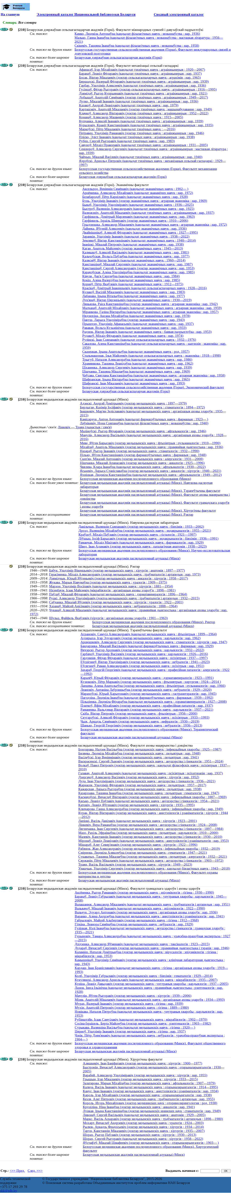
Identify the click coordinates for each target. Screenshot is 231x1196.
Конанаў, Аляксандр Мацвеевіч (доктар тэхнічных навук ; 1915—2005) (131, 117)
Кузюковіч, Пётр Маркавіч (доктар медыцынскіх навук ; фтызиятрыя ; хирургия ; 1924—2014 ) (150, 682)
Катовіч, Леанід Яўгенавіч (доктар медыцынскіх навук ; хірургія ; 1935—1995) (136, 805)
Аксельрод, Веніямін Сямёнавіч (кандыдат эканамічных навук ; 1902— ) (135, 189)
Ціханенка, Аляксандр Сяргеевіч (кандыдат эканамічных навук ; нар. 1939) (137, 367)
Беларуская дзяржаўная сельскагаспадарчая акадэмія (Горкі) (118, 57)
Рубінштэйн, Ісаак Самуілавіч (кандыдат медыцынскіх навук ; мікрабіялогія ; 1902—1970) (141, 1019)
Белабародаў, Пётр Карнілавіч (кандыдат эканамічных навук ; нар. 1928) (135, 197)
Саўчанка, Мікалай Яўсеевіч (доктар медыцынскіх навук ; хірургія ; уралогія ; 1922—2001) (116, 602)
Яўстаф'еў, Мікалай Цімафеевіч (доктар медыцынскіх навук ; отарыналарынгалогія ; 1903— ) (151, 1143)
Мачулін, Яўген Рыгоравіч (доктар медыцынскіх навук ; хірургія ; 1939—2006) (133, 996)
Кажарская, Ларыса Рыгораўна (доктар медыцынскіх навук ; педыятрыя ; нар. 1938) (139, 789)
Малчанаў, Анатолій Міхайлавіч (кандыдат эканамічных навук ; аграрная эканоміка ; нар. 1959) (152, 308)
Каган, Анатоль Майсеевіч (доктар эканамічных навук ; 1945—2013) (132, 248)
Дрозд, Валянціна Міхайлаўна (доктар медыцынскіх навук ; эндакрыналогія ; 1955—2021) (145, 530)
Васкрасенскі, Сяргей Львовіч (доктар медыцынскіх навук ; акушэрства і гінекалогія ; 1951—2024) (150, 761)
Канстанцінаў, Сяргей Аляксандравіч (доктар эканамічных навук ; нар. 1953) (138, 268)
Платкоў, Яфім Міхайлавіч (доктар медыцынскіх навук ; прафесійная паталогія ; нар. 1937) (146, 705)
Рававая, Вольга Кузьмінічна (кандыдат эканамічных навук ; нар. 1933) (134, 328)
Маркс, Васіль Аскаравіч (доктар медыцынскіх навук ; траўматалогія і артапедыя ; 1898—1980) (153, 1119)
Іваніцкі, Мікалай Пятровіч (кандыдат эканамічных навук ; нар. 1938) (133, 244)
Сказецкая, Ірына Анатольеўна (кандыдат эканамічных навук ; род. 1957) (135, 351)
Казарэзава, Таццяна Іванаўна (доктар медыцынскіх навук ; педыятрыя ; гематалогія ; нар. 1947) (148, 793)
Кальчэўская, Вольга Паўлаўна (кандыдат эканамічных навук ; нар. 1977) (135, 256)
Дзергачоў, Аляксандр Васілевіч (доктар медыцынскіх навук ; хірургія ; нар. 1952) (138, 777)
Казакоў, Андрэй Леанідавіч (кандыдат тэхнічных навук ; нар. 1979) (128, 105)
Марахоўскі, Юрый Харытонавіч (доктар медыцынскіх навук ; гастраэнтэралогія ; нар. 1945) (148, 694)
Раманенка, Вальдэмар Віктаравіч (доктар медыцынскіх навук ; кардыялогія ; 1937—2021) (146, 709)
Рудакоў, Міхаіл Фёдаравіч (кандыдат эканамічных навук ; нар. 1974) (132, 336)
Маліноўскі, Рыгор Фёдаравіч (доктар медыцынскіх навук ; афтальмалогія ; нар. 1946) (143, 431)
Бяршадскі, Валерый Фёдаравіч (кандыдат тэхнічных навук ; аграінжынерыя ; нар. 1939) (144, 81)
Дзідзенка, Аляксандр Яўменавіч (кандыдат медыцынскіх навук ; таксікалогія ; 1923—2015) (142, 944)
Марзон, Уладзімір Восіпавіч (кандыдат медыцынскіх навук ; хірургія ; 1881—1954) (111, 586)
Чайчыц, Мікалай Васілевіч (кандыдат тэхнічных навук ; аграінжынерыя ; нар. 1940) (140, 157)
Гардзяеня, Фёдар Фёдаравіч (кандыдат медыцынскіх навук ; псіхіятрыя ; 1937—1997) (144, 658)
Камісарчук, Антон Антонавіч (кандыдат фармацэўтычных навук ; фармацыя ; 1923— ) (144, 419)
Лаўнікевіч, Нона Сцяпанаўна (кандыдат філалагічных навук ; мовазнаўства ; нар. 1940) (144, 423)
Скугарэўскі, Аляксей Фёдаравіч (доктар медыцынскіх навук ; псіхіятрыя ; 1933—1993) (144, 717)
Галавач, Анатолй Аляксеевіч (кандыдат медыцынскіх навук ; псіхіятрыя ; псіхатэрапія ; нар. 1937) (150, 773)
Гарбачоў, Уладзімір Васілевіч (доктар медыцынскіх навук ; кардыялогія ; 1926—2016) (144, 654)
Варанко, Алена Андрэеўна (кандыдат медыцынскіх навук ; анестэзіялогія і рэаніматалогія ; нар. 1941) (149, 916)
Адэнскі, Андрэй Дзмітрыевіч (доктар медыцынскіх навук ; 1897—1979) (133, 403)
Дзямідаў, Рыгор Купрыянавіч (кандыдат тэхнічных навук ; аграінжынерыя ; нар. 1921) (143, 93)
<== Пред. (17, 1171)
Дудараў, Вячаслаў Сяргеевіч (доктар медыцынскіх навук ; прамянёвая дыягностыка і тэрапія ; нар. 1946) (152, 948)
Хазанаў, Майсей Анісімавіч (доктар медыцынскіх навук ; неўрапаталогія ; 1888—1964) (113, 606)
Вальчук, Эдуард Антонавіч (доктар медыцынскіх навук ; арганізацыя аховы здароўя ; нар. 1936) (146, 912)
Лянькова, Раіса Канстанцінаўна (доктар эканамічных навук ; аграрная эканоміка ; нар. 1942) (150, 304)
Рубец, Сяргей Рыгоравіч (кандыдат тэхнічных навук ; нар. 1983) (127, 141)
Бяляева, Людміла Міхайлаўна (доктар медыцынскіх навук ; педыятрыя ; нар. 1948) (139, 753)
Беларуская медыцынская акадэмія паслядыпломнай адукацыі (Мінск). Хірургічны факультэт (148, 510)
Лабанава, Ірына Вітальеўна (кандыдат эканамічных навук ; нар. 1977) (133, 296)
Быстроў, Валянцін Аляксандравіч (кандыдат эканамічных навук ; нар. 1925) (138, 209)
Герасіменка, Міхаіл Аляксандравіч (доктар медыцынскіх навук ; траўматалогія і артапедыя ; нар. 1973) (125, 574)
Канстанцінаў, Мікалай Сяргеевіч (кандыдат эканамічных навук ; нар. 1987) (137, 264)
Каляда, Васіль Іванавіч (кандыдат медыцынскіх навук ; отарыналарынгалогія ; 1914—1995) (150, 1087)
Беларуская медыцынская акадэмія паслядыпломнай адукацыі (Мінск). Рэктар (136, 514)
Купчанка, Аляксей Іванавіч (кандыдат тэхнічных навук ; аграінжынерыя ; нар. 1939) (141, 121)
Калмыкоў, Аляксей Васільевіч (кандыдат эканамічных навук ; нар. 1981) (135, 252)
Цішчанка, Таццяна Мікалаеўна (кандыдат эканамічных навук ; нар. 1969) (136, 371)
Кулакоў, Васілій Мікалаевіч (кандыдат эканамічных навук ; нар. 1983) (133, 292)
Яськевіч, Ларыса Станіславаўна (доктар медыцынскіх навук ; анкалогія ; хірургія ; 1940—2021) (150, 471)
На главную (10, 14)
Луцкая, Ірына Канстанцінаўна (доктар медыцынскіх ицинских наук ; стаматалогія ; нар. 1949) (152, 1111)
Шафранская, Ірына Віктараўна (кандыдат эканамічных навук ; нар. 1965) (136, 379)
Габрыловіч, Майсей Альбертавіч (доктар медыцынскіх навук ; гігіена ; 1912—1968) (137, 920)
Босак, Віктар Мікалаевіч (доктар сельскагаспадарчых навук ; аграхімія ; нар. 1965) (140, 77)
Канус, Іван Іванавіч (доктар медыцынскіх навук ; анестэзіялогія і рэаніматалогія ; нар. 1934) (150, 1091)
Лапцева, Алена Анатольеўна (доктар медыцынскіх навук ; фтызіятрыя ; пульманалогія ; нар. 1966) (152, 686)
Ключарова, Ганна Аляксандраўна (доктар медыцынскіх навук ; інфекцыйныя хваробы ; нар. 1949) (150, 809)
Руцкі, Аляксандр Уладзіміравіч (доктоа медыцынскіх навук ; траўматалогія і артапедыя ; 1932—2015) (124, 598)
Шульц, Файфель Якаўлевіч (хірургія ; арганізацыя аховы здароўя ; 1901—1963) (108, 618)
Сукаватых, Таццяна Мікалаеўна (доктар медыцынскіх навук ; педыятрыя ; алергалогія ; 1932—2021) (152, 856)
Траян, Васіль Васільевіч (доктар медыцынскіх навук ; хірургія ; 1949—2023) (135, 864)
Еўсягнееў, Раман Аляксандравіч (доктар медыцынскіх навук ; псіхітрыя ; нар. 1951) (142, 666)
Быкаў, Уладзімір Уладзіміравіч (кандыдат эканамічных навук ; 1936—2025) (138, 205)
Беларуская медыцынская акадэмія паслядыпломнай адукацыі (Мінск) (129, 558)
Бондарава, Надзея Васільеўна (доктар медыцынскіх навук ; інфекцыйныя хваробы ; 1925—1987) (149, 749)
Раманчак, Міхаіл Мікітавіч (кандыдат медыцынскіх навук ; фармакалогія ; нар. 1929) (141, 542)
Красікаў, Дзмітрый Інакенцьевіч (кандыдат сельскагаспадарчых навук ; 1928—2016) (144, 288)
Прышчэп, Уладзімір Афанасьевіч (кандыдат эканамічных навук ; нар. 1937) (138, 324)
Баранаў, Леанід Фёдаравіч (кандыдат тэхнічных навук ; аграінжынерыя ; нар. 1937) (140, 73)
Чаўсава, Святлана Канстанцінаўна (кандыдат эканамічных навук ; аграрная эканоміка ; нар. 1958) (153, 375)
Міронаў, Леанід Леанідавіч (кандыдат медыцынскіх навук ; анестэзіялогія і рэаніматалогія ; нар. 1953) (153, 841)
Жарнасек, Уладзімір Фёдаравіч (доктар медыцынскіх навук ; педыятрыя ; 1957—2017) (142, 785)
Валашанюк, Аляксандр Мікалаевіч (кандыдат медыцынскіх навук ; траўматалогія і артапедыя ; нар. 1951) (152, 904)
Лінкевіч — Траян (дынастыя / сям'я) (85, 427)
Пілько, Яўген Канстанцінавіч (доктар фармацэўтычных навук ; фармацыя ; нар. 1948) (143, 455)
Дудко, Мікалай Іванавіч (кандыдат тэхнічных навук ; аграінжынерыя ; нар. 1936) (138, 101)
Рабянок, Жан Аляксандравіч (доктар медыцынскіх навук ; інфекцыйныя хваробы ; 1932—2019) (149, 848)
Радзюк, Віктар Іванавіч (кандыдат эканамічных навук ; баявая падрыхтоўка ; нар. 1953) (147, 332)
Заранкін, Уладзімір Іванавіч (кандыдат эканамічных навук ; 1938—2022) (135, 236)
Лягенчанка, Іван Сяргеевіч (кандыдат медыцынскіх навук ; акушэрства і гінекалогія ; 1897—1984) (150, 829)
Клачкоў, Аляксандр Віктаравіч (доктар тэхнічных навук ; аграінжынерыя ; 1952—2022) (143, 113)
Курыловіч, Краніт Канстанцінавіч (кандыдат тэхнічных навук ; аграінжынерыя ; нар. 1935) (146, 125)
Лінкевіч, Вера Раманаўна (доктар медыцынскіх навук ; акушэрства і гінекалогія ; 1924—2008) (147, 825)
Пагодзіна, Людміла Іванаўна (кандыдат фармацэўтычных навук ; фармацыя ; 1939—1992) (146, 697)
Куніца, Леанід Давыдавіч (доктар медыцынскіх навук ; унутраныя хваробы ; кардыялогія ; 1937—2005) (151, 984)
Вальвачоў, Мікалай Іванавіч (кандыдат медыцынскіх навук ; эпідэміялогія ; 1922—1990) (140, 908)
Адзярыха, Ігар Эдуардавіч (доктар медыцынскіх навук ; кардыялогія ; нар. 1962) (140, 638)
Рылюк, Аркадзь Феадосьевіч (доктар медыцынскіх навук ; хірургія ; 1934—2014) (143, 1127)
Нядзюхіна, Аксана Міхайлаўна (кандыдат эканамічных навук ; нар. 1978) (136, 316)
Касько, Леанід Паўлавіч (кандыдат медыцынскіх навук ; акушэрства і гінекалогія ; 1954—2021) (148, 801)
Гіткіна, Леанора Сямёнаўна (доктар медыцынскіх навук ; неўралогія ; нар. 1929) (134, 924)
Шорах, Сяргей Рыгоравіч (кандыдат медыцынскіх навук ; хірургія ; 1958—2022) (143, 1139)
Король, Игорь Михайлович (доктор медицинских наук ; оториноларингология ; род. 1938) (150, 1103)
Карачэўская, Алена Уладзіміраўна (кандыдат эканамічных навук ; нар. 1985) (138, 272)
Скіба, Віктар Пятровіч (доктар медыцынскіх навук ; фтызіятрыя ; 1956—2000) (138, 713)
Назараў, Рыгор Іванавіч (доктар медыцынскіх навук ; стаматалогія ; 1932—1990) (139, 451)
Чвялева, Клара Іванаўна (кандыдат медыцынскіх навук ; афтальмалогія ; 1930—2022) (143, 467)
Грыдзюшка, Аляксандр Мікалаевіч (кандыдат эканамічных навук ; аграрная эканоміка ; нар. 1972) (154, 224)
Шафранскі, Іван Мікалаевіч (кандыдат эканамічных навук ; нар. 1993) (133, 383)
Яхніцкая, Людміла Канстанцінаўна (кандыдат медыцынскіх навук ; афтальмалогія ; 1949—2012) (151, 475)
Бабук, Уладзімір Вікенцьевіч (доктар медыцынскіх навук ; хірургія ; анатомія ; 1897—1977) (117, 570)
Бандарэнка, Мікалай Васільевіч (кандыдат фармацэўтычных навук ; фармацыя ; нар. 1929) (146, 646)
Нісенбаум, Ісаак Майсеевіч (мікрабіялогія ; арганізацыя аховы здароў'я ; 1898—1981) (112, 590)
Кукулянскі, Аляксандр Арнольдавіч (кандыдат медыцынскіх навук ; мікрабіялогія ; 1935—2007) (146, 980)
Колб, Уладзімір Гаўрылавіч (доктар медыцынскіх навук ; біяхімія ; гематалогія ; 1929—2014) (144, 976)
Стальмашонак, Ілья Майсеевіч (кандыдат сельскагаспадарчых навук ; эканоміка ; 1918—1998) (151, 355)
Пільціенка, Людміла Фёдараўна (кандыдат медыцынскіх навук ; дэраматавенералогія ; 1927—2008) (153, 701)
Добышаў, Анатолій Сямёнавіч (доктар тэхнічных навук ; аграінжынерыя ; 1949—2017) (143, 97)
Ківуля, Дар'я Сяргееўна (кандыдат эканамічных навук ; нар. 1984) (131, 276)
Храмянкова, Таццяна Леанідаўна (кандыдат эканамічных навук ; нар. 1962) (137, 363)
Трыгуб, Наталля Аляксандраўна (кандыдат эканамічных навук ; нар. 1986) (137, 359)
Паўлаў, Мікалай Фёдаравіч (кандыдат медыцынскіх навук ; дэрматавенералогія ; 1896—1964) (118, 594)
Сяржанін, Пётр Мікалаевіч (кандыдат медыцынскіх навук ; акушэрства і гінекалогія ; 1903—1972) (150, 860)
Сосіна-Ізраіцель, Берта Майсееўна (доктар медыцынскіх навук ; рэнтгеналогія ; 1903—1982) (143, 1023)
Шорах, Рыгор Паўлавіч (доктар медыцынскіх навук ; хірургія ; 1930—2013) (139, 1135)
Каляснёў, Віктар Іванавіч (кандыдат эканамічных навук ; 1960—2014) (133, 260)
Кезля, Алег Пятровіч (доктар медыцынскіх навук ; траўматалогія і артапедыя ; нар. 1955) (149, 1099)
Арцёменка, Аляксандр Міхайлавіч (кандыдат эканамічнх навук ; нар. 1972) (137, 193)
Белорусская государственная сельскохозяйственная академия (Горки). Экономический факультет (153, 387)
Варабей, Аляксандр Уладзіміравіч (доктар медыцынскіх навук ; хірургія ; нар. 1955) (145, 1075)
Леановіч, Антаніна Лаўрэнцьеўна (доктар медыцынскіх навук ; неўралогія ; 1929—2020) (146, 690)
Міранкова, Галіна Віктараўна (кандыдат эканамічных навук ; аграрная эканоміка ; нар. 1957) (150, 312)
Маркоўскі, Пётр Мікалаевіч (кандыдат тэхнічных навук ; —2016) (127, 129)
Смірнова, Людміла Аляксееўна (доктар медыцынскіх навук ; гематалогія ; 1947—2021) (142, 852)
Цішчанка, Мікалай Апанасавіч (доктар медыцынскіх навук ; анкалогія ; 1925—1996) (142, 463)
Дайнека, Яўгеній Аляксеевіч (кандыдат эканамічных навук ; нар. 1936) (134, 228)
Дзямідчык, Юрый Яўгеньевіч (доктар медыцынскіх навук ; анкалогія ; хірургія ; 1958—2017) (118, 578)
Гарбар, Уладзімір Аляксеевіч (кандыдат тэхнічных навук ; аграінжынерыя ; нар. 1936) (142, 85)
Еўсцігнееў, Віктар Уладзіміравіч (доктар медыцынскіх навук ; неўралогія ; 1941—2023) (145, 662)
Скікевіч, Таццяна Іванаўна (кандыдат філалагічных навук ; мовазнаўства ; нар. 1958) (137, 45)
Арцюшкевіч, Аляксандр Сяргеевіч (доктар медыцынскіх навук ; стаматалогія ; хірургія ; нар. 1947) (153, 642)
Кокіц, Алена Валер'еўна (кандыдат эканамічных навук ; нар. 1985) (131, 280)
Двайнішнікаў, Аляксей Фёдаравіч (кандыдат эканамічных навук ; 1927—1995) (140, 232)
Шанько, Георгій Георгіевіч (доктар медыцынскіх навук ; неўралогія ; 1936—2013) (141, 725)
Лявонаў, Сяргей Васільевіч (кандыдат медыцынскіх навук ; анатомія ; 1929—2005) (144, 1115)
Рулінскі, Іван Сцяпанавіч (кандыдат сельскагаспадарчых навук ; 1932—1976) (139, 340)
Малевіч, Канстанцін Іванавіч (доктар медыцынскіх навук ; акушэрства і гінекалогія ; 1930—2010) (150, 837)
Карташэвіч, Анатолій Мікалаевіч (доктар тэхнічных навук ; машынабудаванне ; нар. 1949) (145, 109)
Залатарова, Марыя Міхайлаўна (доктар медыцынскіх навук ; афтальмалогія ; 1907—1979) (149, 1083)
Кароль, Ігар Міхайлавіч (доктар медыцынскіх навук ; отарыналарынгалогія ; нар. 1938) (147, 1095)
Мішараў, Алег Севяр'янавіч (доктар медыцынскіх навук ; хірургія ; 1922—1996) (137, 845)
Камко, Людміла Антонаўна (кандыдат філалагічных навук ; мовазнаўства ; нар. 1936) (137, 34)
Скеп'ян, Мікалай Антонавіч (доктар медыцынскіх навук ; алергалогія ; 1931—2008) (141, 459)
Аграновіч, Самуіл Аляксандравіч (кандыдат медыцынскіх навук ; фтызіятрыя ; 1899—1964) (148, 634)
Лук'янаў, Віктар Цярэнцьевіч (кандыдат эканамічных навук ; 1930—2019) (136, 300)
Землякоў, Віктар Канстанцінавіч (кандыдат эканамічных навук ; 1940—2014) (139, 240)
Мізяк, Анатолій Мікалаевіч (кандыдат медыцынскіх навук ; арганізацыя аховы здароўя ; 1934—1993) (150, 1000)
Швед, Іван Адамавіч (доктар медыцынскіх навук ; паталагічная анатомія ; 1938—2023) (143, 546)
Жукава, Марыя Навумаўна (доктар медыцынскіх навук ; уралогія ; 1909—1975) (108, 582)
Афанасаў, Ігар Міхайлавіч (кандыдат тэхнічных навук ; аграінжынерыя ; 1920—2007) (142, 69)
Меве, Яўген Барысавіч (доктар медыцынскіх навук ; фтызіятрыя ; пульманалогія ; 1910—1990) (150, 443)
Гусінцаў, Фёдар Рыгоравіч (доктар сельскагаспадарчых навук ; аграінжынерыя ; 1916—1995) (148, 89)
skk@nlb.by (8, 1191)
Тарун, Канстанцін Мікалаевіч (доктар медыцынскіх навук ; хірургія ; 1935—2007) (143, 1131)
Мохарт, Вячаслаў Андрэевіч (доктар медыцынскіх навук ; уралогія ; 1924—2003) (143, 1123)
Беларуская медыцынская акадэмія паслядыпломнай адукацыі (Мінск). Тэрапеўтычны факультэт (150, 491)
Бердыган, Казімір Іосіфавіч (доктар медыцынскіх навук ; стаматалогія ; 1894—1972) (142, 407)
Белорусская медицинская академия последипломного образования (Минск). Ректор (153, 622)
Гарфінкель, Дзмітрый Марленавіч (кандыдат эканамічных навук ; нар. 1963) (138, 216)
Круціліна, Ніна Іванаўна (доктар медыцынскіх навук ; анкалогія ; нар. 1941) (139, 1107)
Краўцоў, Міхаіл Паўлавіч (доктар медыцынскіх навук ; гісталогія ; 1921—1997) (137, 534)
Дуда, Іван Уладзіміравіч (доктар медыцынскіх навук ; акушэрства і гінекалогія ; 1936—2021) (146, 781)
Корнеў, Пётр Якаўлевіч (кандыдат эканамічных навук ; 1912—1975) (132, 284)
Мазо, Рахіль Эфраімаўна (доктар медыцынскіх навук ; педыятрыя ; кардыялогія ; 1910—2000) (148, 833)
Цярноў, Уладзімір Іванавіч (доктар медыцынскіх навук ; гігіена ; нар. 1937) (130, 1031)
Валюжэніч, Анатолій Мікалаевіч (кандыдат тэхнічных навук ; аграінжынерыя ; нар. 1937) (148, 213)
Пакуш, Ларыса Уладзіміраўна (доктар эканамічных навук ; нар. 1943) (133, 320)
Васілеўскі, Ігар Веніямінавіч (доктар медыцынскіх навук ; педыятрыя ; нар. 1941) (138, 757)
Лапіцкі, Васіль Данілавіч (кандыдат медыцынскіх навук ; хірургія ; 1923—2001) (137, 821)
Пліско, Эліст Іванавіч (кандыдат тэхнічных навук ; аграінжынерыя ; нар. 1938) (137, 137)
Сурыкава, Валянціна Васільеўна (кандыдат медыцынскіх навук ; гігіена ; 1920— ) (135, 1027)
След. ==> (35, 1171)
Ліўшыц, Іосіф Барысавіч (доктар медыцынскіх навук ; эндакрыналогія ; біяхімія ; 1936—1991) (148, 538)
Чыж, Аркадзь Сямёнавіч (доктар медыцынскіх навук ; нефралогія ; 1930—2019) (139, 721)
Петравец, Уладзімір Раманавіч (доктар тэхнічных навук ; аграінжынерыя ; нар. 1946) (141, 133)
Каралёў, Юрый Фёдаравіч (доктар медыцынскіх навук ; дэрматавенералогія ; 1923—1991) (146, 678)
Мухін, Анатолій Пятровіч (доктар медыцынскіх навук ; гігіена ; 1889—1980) (132, 1007)
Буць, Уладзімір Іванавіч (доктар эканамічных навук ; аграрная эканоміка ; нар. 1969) (144, 201)
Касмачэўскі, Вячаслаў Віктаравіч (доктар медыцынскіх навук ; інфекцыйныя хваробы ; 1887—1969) (152, 797)
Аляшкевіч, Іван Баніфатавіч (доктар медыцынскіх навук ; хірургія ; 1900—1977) (142, 1063)
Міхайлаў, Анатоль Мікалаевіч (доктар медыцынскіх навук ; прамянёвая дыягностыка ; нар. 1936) (151, 447)
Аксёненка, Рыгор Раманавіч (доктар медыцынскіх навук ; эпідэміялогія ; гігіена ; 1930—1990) (144, 892)
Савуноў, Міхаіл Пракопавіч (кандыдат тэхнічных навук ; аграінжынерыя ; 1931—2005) (143, 145)
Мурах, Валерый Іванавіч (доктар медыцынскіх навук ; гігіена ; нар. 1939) (129, 1003)
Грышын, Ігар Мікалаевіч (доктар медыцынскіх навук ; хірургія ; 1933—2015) (140, 1079)
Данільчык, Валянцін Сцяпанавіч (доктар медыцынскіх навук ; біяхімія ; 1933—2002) (141, 526)
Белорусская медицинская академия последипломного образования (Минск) (135, 479)
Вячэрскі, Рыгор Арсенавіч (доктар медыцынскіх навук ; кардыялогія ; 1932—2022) (142, 650)
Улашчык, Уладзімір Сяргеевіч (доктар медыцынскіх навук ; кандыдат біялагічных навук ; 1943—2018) (154, 868)
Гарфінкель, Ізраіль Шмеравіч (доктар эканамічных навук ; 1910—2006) (135, 220)
